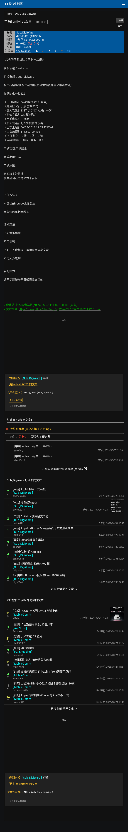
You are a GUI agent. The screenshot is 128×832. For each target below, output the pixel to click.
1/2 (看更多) (23, 51)
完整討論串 (17, 429)
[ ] (23, 492)
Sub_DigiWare (29, 14)
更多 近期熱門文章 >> (64, 589)
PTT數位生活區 (12, 14)
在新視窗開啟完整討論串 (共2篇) (64, 469)
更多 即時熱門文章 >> (64, 708)
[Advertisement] (64, 344)
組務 (27, 378)
